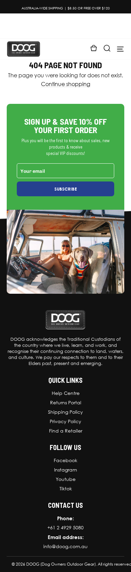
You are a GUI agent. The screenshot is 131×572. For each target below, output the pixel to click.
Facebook (65, 460)
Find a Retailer (65, 431)
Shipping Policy (65, 412)
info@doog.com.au (65, 546)
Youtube (66, 479)
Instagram (65, 470)
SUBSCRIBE (65, 189)
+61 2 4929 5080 (65, 528)
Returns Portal (65, 403)
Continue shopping (65, 84)
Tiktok (65, 489)
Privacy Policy (65, 421)
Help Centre (66, 393)
